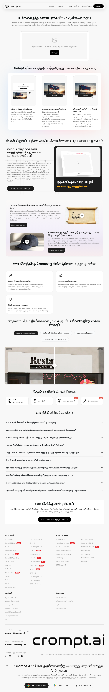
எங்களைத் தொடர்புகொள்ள (64, 601)
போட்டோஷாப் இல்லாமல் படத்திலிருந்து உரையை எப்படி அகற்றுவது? (32, 422)
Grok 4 (32, 543)
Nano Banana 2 (61, 539)
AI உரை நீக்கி (9, 605)
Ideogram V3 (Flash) (63, 561)
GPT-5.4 (8, 583)
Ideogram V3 (85, 561)
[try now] (68, 641)
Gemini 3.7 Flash (12, 543)
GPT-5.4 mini (9, 562)
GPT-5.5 (33, 573)
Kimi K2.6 (8, 576)
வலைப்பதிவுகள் (61, 597)
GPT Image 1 (60, 558)
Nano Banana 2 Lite (65, 543)
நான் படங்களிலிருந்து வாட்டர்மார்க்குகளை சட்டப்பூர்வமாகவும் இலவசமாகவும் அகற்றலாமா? (41, 430)
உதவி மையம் (60, 605)
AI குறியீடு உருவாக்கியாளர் (13, 612)
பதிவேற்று (55, 53)
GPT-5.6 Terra (12, 572)
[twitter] (10, 656)
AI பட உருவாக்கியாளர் (11, 616)
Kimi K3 (34, 569)
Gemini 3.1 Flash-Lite (12, 558)
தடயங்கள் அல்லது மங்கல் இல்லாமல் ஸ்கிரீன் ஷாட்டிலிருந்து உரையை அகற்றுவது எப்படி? (39, 475)
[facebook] (14, 656)
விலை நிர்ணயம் (87, 6)
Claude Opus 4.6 (36, 577)
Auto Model (9, 539)
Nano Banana (85, 550)
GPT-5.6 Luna (12, 554)
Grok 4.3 (8, 569)
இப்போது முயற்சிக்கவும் (19, 188)
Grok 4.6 (35, 558)
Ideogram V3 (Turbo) (63, 550)
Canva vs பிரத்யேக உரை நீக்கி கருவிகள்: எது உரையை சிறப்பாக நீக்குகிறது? (35, 483)
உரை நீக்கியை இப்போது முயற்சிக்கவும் (54, 519)
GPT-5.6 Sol (36, 565)
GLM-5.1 (7, 580)
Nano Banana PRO (87, 558)
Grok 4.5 (8, 565)
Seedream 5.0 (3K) (62, 547)
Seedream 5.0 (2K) (88, 543)
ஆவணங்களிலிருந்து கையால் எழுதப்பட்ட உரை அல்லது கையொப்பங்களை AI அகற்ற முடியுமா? (42, 467)
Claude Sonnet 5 (36, 539)
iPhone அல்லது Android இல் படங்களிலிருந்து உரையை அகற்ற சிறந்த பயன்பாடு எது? (39, 437)
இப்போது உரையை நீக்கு (18, 225)
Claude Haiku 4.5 (10, 547)
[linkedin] (6, 656)
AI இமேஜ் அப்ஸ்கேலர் (11, 608)
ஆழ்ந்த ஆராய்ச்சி (10, 597)
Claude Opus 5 (37, 562)
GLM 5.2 (35, 550)
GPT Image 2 (85, 554)
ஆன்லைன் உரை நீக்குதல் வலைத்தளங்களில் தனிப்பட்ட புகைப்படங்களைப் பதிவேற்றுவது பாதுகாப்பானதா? (46, 490)
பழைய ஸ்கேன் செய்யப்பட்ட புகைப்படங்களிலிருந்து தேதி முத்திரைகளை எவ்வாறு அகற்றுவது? (42, 452)
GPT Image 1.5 (61, 565)
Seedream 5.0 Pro (89, 547)
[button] (17, 401)
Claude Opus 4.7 (36, 580)
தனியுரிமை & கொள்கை (98, 654)
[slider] (82, 215)
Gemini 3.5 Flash (10, 587)
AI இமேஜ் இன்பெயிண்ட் (12, 601)
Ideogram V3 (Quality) (64, 554)
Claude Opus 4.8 (36, 547)
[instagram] (18, 656)
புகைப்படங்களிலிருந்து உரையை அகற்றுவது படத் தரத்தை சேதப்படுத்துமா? (35, 445)
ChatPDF (8, 619)
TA (7, 666)
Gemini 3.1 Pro (35, 554)
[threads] (22, 656)
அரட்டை (51, 6)
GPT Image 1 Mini (87, 539)
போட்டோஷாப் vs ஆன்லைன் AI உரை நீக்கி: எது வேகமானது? (29, 460)
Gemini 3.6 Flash (10, 550)
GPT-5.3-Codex (35, 584)
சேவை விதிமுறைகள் (84, 654)
